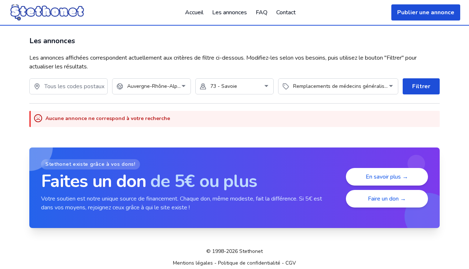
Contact (286, 12)
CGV (290, 262)
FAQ (261, 12)
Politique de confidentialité (249, 262)
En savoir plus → (387, 177)
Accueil (194, 12)
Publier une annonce (425, 12)
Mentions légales (193, 262)
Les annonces (229, 12)
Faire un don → (387, 199)
